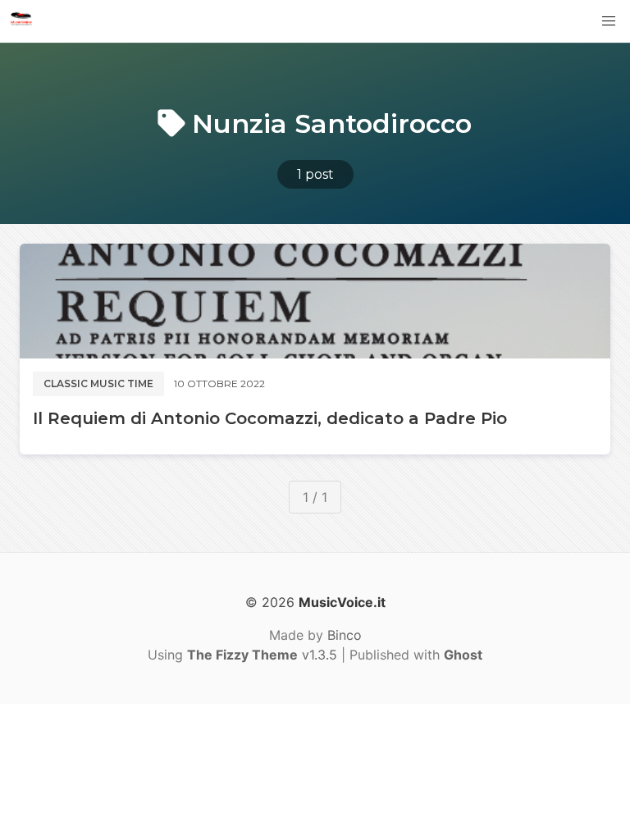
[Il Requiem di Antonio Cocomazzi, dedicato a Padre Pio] (315, 301)
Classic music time (98, 383)
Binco (344, 635)
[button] (608, 21)
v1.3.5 (262, 654)
